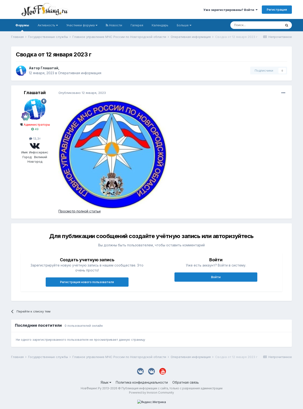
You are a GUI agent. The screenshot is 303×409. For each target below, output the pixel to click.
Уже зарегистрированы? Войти (229, 10)
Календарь (160, 25)
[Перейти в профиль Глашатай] (21, 70)
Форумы (22, 25)
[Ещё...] (283, 93)
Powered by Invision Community (151, 392)
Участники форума (81, 25)
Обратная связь (185, 382)
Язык (105, 382)
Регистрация (277, 9)
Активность (47, 25)
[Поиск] (286, 25)
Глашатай (49, 68)
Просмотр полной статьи (79, 211)
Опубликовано (82, 93)
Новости (115, 25)
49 (36, 129)
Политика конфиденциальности (142, 382)
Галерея (137, 25)
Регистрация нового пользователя (87, 282)
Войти (216, 277)
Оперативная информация (79, 73)
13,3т (36, 138)
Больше (183, 25)
